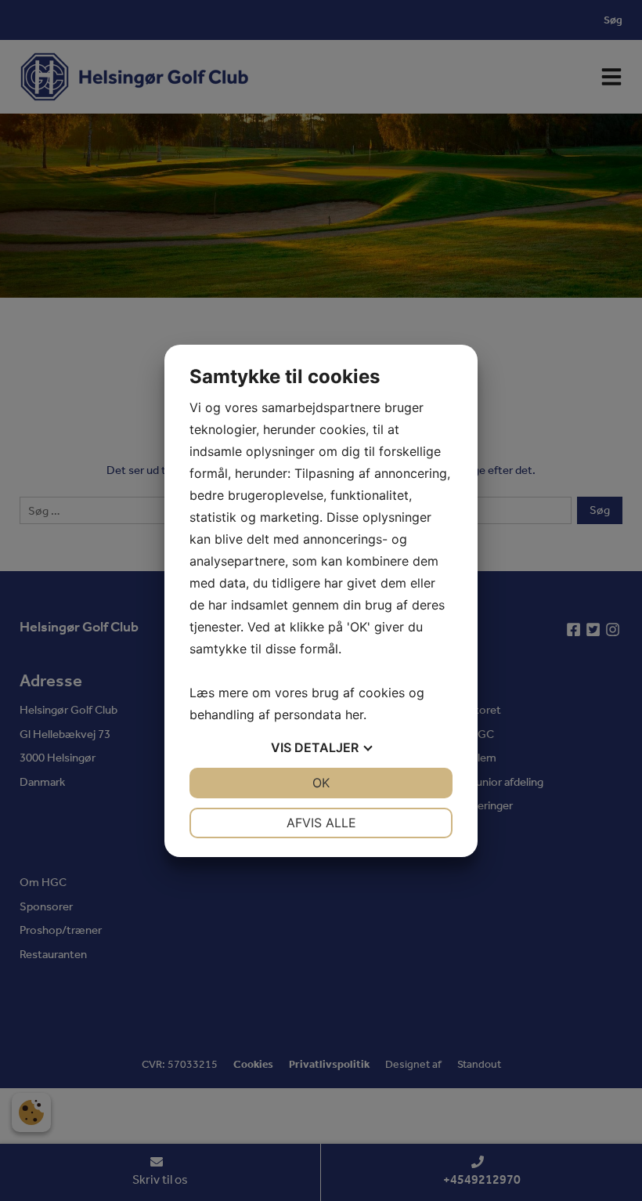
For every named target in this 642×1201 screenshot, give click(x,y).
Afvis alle (321, 822)
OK (321, 782)
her (354, 714)
